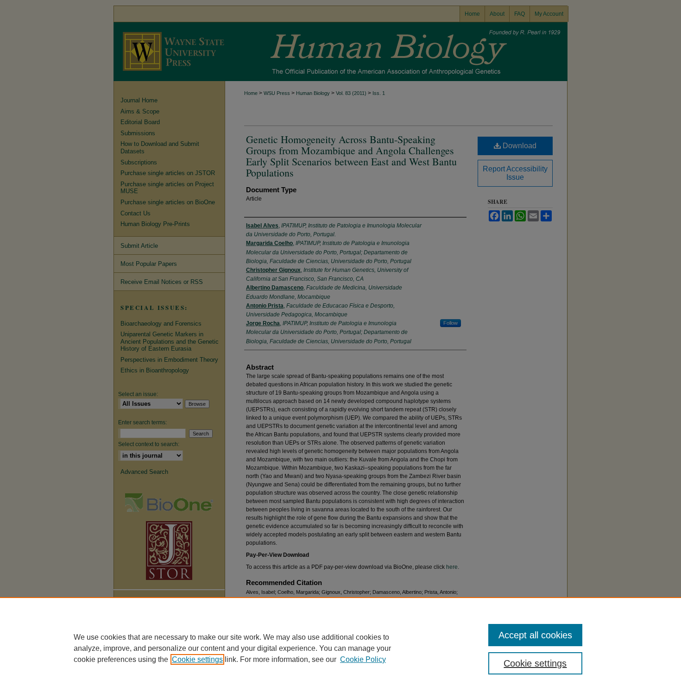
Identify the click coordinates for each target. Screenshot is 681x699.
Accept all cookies (535, 635)
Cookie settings (197, 659)
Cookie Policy (363, 659)
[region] (340, 648)
